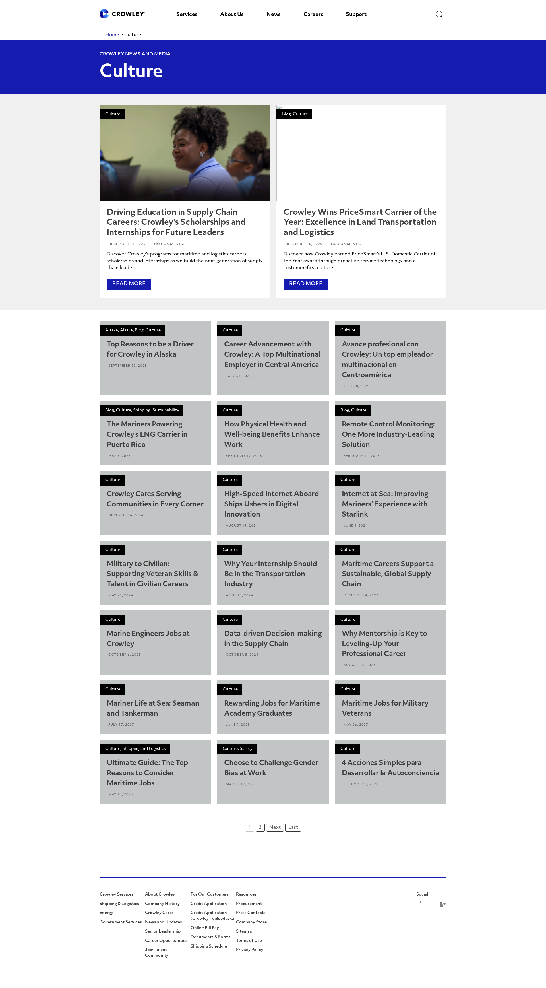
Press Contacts (251, 913)
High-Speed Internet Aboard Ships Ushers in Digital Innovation (271, 504)
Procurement (249, 904)
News (273, 14)
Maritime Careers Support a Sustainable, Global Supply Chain (388, 574)
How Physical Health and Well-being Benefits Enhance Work (272, 435)
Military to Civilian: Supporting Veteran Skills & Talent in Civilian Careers (152, 574)
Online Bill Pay (205, 928)
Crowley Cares (159, 913)
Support (356, 14)
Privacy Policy (249, 950)
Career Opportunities (166, 941)
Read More (129, 284)
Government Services (121, 922)
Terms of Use (249, 941)
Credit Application (209, 904)
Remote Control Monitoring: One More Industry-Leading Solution (388, 435)
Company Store (251, 922)
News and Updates (163, 922)
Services (186, 14)
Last (293, 827)
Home (112, 35)
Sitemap (244, 931)
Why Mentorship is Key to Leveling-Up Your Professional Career (384, 644)
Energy (106, 913)
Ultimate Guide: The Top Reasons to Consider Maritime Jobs (147, 773)
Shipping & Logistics (119, 904)
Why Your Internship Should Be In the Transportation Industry (270, 574)
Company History (162, 904)
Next (275, 827)
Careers (313, 14)
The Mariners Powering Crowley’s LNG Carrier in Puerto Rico (147, 435)
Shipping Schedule (209, 946)
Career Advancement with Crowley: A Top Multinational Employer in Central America (272, 355)
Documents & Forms (211, 937)
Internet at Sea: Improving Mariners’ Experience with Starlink (385, 504)
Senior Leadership (163, 931)
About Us (232, 14)
